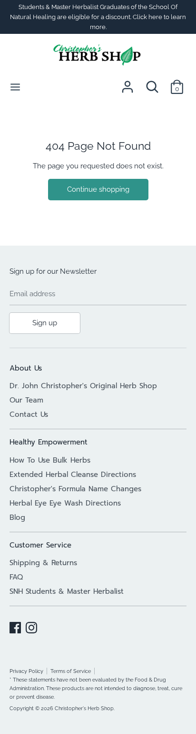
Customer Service (40, 545)
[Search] (152, 83)
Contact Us (29, 414)
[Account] (127, 83)
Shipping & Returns (43, 563)
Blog (17, 517)
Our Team (26, 400)
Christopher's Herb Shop (84, 708)
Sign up (44, 323)
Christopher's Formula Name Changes (75, 489)
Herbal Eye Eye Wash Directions (65, 503)
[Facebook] (15, 626)
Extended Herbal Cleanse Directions (73, 474)
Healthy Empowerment (49, 442)
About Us (26, 368)
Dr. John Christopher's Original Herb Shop (83, 386)
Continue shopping (98, 189)
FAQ (16, 577)
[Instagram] (31, 626)
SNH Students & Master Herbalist (67, 591)
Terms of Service (70, 671)
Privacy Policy (26, 671)
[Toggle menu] (15, 87)
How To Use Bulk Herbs (50, 460)
